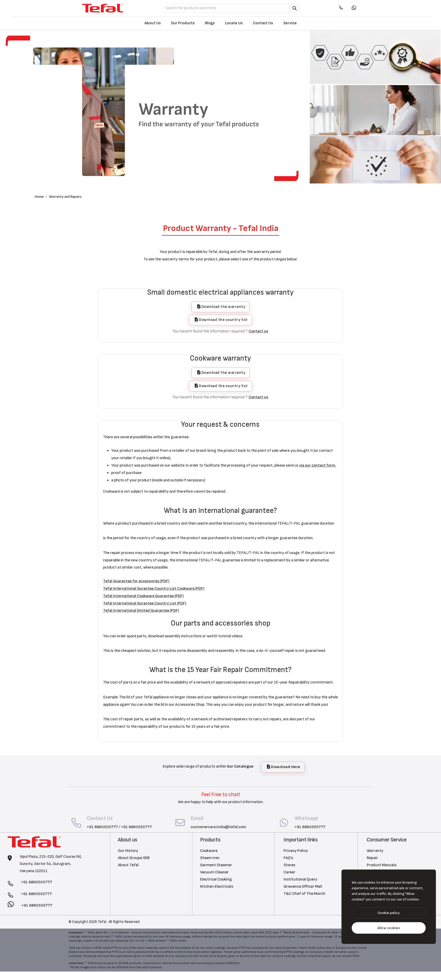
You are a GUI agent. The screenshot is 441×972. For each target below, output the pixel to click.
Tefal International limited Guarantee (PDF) (141, 610)
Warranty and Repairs (65, 196)
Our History (128, 850)
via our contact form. (317, 465)
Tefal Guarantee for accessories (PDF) (136, 581)
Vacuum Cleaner (214, 872)
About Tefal (128, 865)
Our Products (183, 23)
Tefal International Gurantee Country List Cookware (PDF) (153, 588)
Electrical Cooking (216, 879)
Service (290, 23)
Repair (372, 857)
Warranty (375, 850)
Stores (289, 865)
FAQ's (288, 857)
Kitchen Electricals (216, 886)
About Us (152, 23)
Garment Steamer (216, 865)
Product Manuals (382, 865)
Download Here (285, 767)
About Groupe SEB (134, 857)
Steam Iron (209, 857)
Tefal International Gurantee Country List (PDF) (144, 603)
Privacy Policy (296, 850)
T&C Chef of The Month (304, 893)
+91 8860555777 (136, 827)
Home (39, 196)
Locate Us (234, 23)
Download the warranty (222, 306)
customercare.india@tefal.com (218, 827)
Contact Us (263, 23)
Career (289, 872)
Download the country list (223, 319)
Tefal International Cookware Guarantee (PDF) (143, 596)
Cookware (208, 850)
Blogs (210, 23)
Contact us (258, 331)
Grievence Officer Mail (303, 886)
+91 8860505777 (102, 827)
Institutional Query (300, 879)
